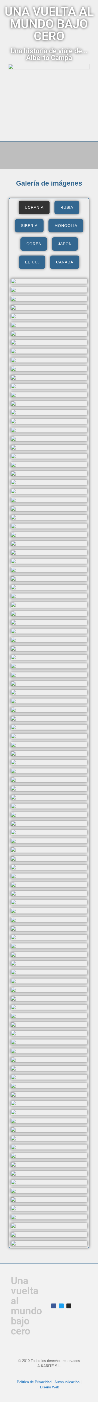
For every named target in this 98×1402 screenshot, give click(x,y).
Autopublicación (66, 1382)
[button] (49, 150)
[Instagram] (68, 1305)
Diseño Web (49, 1387)
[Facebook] (53, 1305)
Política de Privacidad (34, 1382)
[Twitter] (61, 1305)
